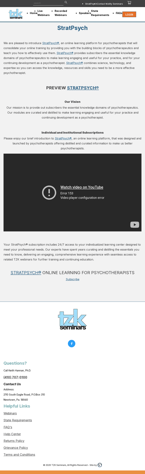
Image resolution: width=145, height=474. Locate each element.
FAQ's (8, 427)
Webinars (10, 413)
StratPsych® (50, 43)
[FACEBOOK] (72, 344)
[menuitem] (91, 4)
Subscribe (72, 279)
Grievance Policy (16, 448)
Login (129, 14)
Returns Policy (14, 441)
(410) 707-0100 (15, 377)
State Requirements (18, 420)
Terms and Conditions (19, 454)
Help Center (12, 434)
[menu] (97, 4)
